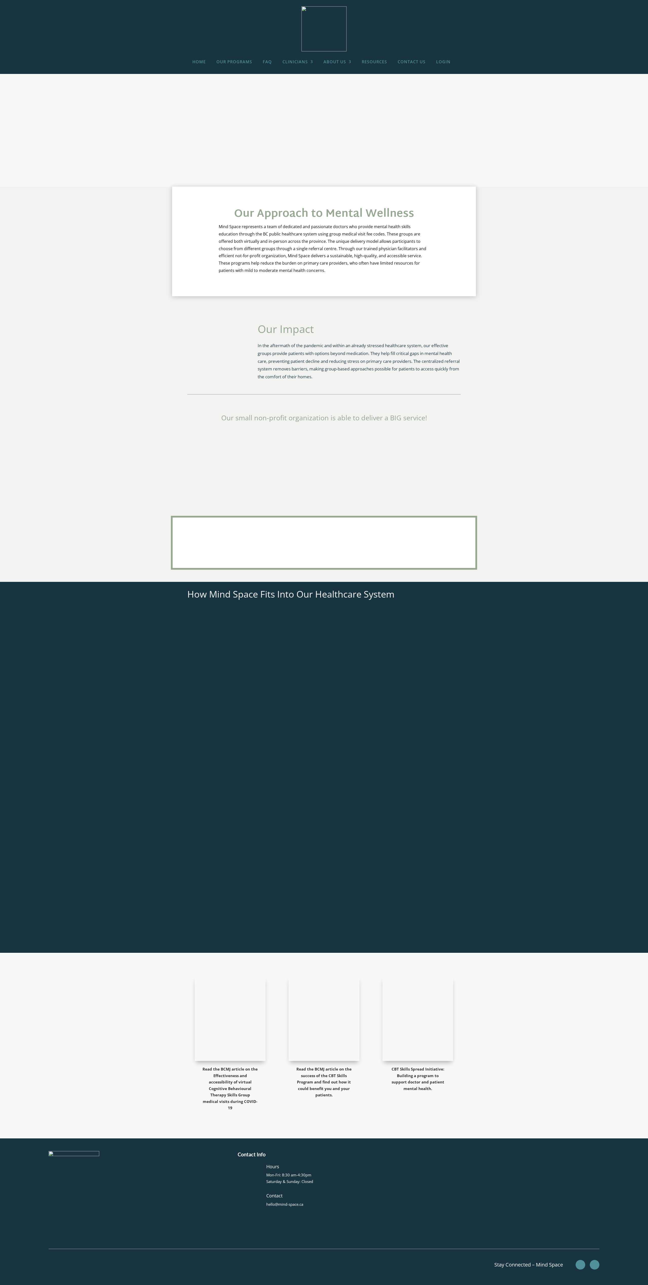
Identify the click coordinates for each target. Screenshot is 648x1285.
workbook (369, 891)
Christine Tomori (364, 910)
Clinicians (295, 62)
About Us (334, 62)
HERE (217, 882)
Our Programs (234, 62)
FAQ (267, 62)
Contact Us (412, 62)
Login (443, 62)
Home (199, 62)
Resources (374, 62)
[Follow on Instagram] (594, 1265)
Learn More (206, 925)
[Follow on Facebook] (580, 1265)
